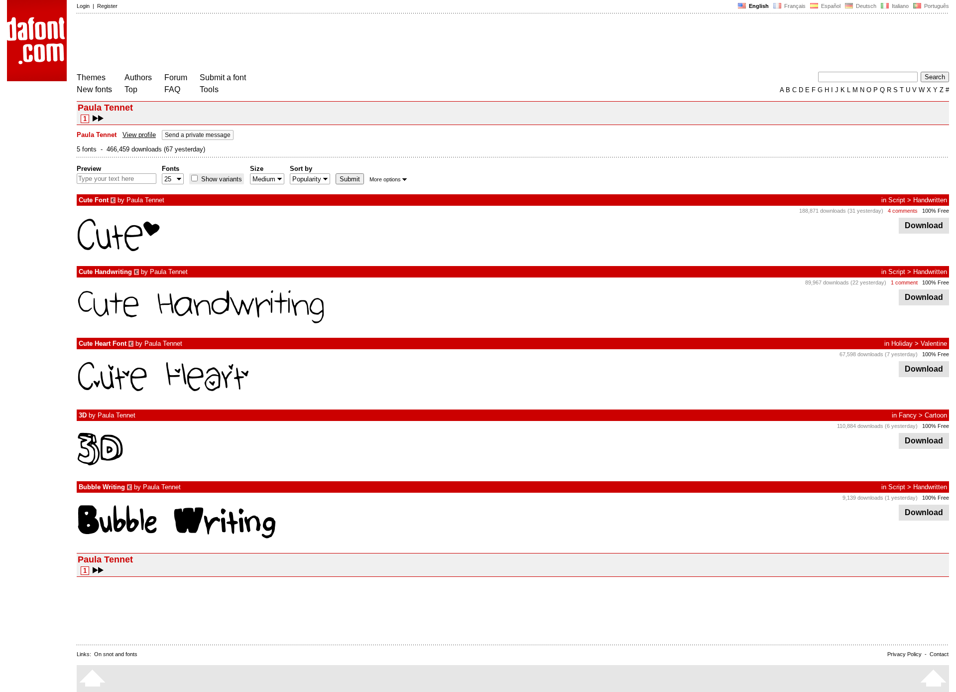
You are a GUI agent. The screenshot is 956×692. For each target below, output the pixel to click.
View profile (139, 134)
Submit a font (223, 77)
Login (83, 6)
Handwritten (930, 200)
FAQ (172, 89)
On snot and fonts (115, 654)
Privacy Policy (904, 654)
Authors (138, 77)
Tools (209, 89)
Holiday (902, 343)
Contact (939, 654)
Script (896, 200)
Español (830, 6)
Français (794, 6)
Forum (175, 77)
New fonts (94, 89)
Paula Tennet (145, 200)
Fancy (908, 415)
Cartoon (936, 415)
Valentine (934, 343)
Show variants (220, 179)
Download (924, 225)
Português (935, 6)
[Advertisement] (258, 43)
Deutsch (865, 6)
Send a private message (198, 135)
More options (385, 179)
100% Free (935, 211)
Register (107, 6)
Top (130, 89)
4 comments (903, 211)
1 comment (904, 282)
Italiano (899, 6)
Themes (91, 77)
